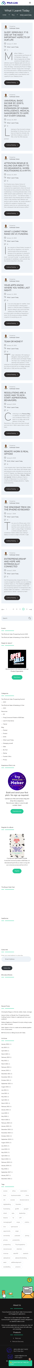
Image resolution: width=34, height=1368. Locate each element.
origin (17, 1231)
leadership (22, 1213)
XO (4, 714)
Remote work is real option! (16, 453)
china (27, 1195)
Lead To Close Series (8, 721)
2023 (4, 702)
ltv (13, 1218)
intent (5, 1213)
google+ (26, 1209)
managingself (7, 1222)
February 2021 (5, 1106)
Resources (4, 711)
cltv (4, 1200)
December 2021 (5, 1074)
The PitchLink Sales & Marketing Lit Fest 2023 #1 (15, 637)
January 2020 (5, 1126)
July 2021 (4, 1090)
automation (23, 1191)
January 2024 (5, 1044)
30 (16, 609)
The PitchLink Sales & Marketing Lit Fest (12, 705)
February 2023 (5, 1057)
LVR (20, 1218)
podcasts (17, 1236)
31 (20, 609)
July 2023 (4, 1047)
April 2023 (4, 1051)
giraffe (17, 1209)
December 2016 (5, 1179)
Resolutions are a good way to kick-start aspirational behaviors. (15, 396)
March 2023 (4, 1054)
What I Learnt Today (12, 47)
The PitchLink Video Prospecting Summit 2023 (14, 634)
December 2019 (5, 1129)
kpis (13, 1213)
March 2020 (4, 1120)
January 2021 (5, 1110)
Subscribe (7, 968)
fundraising (6, 1209)
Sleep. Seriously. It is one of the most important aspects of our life (17, 36)
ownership (6, 1236)
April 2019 (4, 1156)
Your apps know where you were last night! (17, 288)
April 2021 (4, 1100)
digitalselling (7, 1204)
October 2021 (5, 1080)
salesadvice (6, 1258)
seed (4, 1262)
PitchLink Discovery (17, 1341)
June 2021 (4, 1093)
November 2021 (5, 1077)
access (5, 1191)
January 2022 (5, 1070)
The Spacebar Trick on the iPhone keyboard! (17, 508)
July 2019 (4, 1146)
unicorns (17, 1267)
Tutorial (5, 724)
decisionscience (24, 1200)
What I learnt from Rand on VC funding (16, 233)
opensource (14, 1227)
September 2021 (6, 1083)
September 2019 (6, 1139)
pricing (27, 1236)
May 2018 (4, 1169)
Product (5, 733)
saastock (25, 1253)
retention (19, 1249)
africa (14, 1191)
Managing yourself (8, 743)
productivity (16, 1240)
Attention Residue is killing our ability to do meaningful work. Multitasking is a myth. (17, 167)
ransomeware (7, 1249)
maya (18, 1222)
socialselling (6, 1267)
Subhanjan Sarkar (14, 28)
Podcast (5, 730)
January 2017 (5, 1175)
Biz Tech (5, 750)
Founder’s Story (7, 756)
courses (12, 1200)
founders (18, 1204)
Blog (2, 727)
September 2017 (6, 1172)
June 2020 (4, 1113)
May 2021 (4, 1097)
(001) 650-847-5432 (21, 1349)
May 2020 (4, 1116)
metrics (27, 1222)
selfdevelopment (16, 1262)
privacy (5, 1240)
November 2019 (5, 1133)
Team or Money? (13, 341)
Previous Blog (26, 414)
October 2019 (5, 1136)
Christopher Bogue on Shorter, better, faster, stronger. (16, 1012)
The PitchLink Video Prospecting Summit (13, 699)
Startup (5, 753)
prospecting (7, 1244)
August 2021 (5, 1087)
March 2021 (4, 1103)
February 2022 (5, 1067)
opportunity (6, 1231)
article (27, 584)
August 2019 (5, 1142)
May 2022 (4, 1060)
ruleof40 (15, 1253)
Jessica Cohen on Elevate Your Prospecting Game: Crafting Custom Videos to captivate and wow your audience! (16, 1017)
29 (13, 609)
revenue (5, 1253)
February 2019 (5, 1162)
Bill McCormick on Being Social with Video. (13, 1033)
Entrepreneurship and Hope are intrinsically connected (15, 562)
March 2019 (4, 1159)
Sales (4, 746)
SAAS (8, 461)
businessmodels (16, 1195)
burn (4, 1195)
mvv (4, 1227)
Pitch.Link (18, 1338)
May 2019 (4, 1152)
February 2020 (5, 1123)
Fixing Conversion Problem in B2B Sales (13, 717)
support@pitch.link (21, 1356)
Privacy (5, 759)
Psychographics (20, 1244)
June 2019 (4, 1149)
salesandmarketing (21, 1258)
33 (26, 609)
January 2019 (5, 1165)
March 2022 (4, 1064)
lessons (5, 1218)
